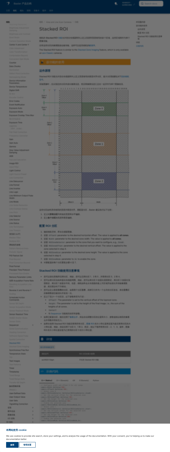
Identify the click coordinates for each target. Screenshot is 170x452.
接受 (12, 445)
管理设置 (27, 445)
